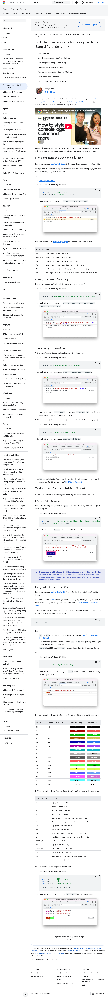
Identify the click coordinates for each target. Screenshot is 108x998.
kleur (37, 606)
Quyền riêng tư (45, 993)
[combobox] (62, 2)
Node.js (53, 600)
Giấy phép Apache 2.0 (73, 951)
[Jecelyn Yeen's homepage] (54, 92)
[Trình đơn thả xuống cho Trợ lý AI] (30, 13)
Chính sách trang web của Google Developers (49, 953)
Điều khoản (34, 993)
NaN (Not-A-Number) (73, 482)
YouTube (85, 976)
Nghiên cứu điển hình (64, 976)
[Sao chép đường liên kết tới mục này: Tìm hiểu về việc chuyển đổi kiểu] (67, 348)
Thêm (34, 2)
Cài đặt (48, 14)
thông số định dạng (60, 242)
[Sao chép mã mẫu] (99, 189)
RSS (83, 985)
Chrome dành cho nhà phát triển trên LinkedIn (93, 980)
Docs (5, 9)
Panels (37, 14)
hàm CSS (47, 574)
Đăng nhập (102, 2)
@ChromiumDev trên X (90, 973)
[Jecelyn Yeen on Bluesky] (51, 92)
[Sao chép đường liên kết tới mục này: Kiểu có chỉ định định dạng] (62, 501)
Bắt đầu (15, 14)
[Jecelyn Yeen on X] (45, 92)
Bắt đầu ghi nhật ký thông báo (81, 102)
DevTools (6, 14)
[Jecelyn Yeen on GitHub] (48, 92)
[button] (14, 37)
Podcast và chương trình (65, 983)
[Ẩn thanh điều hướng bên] (25, 994)
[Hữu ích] (96, 34)
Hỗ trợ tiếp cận (60, 14)
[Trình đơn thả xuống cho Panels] (41, 13)
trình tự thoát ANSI (58, 592)
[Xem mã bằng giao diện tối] (96, 189)
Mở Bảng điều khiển (47, 181)
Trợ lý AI (25, 14)
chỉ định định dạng (58, 164)
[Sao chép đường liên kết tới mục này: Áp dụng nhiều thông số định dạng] (70, 279)
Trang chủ (38, 34)
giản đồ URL (65, 574)
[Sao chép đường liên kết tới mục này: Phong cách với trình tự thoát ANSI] (70, 587)
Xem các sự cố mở (37, 976)
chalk (80, 603)
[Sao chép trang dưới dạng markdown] (68, 47)
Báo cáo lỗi (34, 973)
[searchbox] (14, 20)
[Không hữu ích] (99, 34)
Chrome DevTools (19, 9)
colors (85, 603)
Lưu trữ (59, 980)
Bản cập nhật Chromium (65, 973)
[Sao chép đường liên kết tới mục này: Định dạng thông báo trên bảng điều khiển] (85, 158)
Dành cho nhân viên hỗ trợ (78, 14)
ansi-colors (93, 603)
